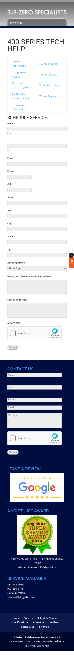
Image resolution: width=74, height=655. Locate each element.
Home (16, 618)
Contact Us (27, 626)
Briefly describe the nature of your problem (29, 276)
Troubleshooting (49, 85)
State (10, 236)
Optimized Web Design (47, 641)
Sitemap (44, 626)
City (9, 223)
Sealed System (48, 63)
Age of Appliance (16, 263)
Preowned (39, 622)
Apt (9, 210)
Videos (28, 618)
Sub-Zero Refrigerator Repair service (35, 637)
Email (11, 158)
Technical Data (48, 74)
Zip (8, 249)
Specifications (19, 622)
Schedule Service (47, 618)
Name (11, 123)
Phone (11, 171)
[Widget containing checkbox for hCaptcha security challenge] (34, 333)
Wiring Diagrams (49, 96)
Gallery (54, 622)
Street (10, 197)
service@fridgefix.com (20, 597)
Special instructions (17, 300)
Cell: (9, 184)
